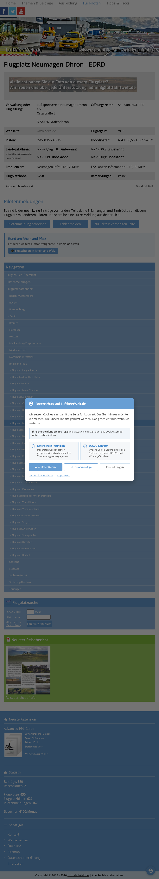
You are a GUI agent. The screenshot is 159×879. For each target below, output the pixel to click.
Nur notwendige (81, 467)
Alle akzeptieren (45, 467)
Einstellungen (115, 467)
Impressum (63, 475)
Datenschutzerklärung (41, 475)
